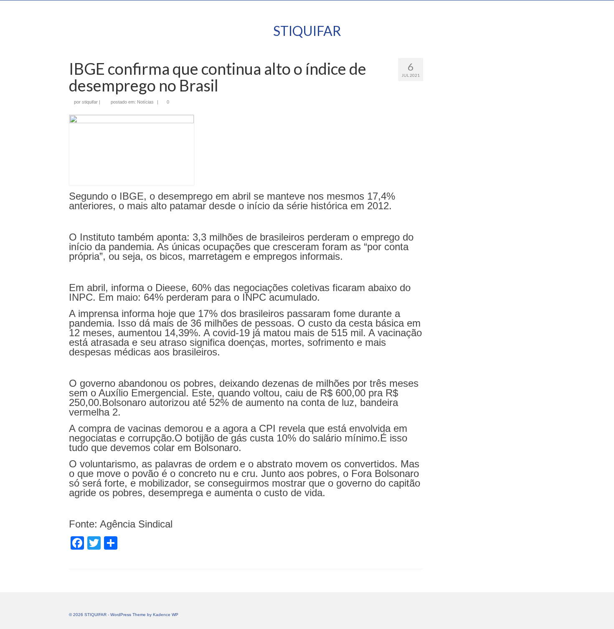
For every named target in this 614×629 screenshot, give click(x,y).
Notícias (145, 101)
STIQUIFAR (307, 31)
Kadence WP (165, 614)
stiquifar (90, 101)
